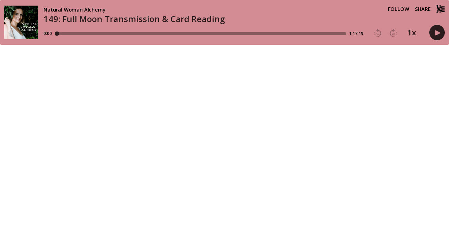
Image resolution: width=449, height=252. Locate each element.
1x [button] (411, 32)
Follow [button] (398, 9)
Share (423, 9)
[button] (378, 32)
